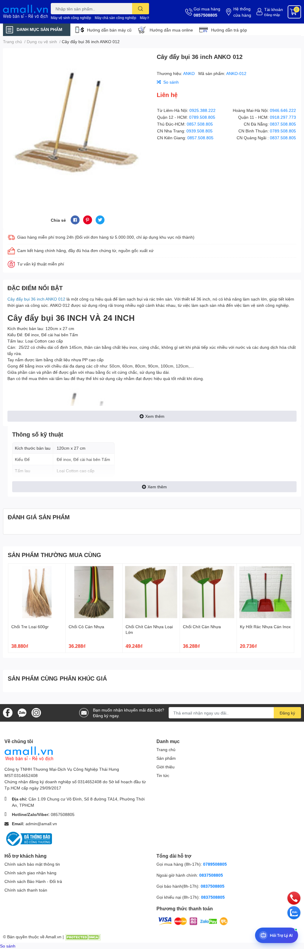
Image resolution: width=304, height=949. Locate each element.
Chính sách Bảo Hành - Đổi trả (33, 881)
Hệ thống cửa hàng (242, 12)
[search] (140, 8)
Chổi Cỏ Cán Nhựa (86, 626)
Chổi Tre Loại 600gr (30, 626)
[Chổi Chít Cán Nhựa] (208, 592)
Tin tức (162, 775)
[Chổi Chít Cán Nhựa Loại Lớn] (151, 592)
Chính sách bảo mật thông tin (32, 864)
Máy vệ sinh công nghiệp (71, 17)
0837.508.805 (283, 123)
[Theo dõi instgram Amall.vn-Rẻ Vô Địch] (36, 712)
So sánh (7, 945)
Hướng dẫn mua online (171, 29)
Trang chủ (165, 749)
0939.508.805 (199, 130)
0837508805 (211, 875)
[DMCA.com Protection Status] (83, 936)
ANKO (189, 73)
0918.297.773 (283, 117)
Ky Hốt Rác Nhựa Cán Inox (265, 626)
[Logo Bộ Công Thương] (28, 838)
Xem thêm (154, 416)
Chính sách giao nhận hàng (30, 872)
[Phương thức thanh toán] (192, 920)
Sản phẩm (166, 758)
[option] (77, 124)
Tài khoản (273, 9)
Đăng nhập (272, 15)
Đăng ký (287, 712)
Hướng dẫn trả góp (229, 29)
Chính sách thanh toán (25, 889)
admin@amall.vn (41, 823)
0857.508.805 (200, 123)
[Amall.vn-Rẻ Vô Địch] (25, 12)
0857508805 (205, 15)
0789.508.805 (202, 117)
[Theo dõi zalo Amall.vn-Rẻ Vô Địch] (22, 712)
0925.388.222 (202, 110)
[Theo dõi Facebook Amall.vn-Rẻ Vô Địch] (7, 712)
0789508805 (215, 864)
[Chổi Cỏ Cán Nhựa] (94, 592)
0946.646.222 (283, 110)
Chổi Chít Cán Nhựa (202, 626)
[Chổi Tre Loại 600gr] (37, 592)
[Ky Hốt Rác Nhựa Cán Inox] (265, 592)
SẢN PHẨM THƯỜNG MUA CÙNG (54, 554)
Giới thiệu (165, 766)
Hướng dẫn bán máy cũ (109, 29)
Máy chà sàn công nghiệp (115, 17)
